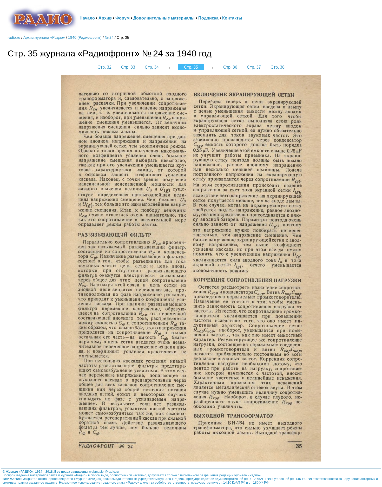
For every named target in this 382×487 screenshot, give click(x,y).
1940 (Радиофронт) (85, 38)
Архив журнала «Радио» (44, 38)
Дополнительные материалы (164, 18)
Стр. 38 (278, 67)
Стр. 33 (128, 67)
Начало (87, 18)
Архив (105, 18)
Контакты (232, 18)
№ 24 (109, 38)
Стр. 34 (152, 67)
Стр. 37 (254, 67)
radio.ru (14, 38)
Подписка (208, 18)
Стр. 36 (230, 67)
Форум (122, 18)
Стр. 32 (104, 67)
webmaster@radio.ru (104, 471)
